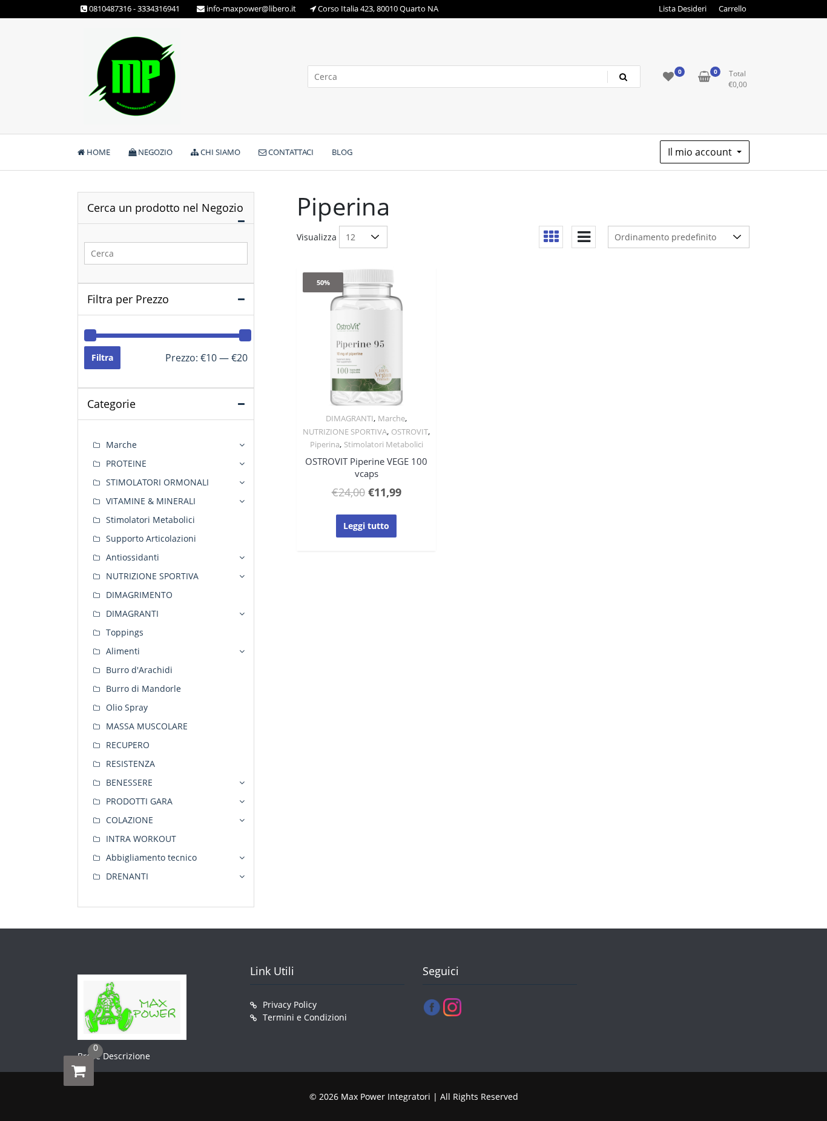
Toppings (124, 632)
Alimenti (123, 651)
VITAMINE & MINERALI (151, 501)
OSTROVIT (409, 431)
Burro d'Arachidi (139, 670)
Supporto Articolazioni (151, 538)
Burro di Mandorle (143, 688)
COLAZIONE (129, 820)
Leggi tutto (366, 525)
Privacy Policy (290, 1004)
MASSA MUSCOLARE (147, 726)
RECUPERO (128, 745)
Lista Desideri (683, 8)
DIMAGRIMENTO (139, 594)
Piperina (325, 444)
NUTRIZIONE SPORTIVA (345, 431)
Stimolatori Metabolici (383, 444)
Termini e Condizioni (305, 1017)
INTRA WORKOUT (141, 838)
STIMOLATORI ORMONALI (157, 482)
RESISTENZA (130, 763)
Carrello (732, 8)
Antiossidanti (132, 557)
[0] (79, 1071)
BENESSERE (129, 782)
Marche (391, 418)
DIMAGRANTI (350, 418)
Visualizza (317, 237)
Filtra (102, 357)
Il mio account (701, 152)
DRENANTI (127, 876)
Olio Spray (127, 707)
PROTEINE (126, 463)
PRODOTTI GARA (139, 801)
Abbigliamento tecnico (151, 857)
